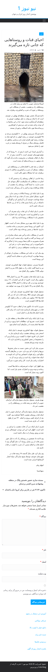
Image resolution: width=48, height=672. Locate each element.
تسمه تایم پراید (40, 634)
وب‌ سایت (42, 573)
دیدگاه (43, 516)
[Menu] (44, 20)
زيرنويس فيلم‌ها (40, 642)
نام (44, 550)
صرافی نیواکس (40, 620)
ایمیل (43, 561)
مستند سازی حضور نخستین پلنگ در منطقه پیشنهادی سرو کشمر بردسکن (25, 482)
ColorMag (42, 667)
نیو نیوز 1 (27, 8)
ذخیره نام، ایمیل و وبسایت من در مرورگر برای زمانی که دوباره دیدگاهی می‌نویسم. (24, 592)
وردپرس (33, 667)
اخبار (41, 34)
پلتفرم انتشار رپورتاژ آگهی (36, 648)
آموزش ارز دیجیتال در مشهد (36, 613)
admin (32, 50)
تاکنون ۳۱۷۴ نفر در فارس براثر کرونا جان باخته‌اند (25, 489)
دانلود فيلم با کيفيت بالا (38, 627)
